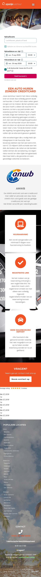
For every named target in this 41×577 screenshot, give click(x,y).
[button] (33, 4)
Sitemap (34, 571)
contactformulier (26, 557)
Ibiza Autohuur (27, 569)
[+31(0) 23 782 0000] (20, 532)
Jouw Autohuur (9, 571)
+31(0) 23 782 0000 (20, 536)
